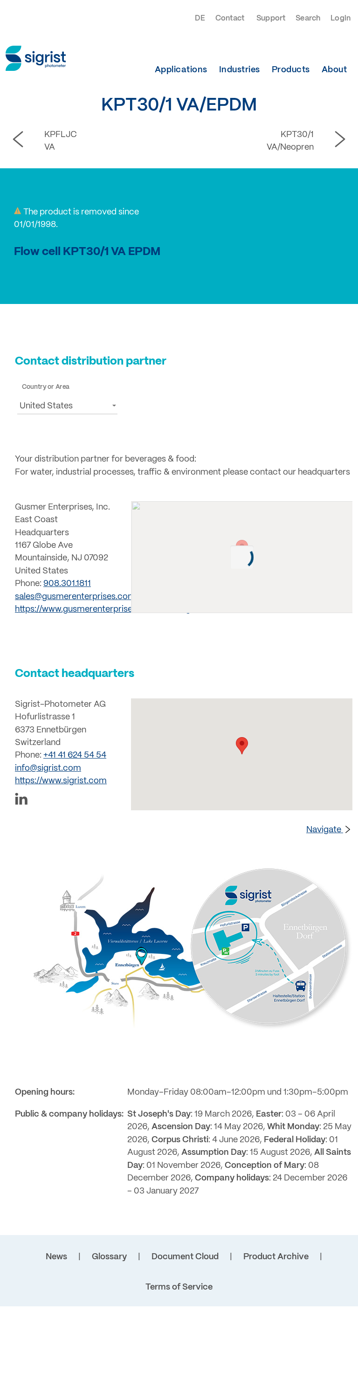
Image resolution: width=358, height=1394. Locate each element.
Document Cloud (185, 1257)
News (56, 1257)
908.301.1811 (67, 584)
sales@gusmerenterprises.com (75, 597)
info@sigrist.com (48, 769)
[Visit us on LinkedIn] (67, 801)
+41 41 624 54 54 (74, 755)
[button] (67, 405)
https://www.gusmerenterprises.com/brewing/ (104, 610)
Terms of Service (179, 1287)
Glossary (109, 1257)
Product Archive (276, 1257)
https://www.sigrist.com (61, 781)
